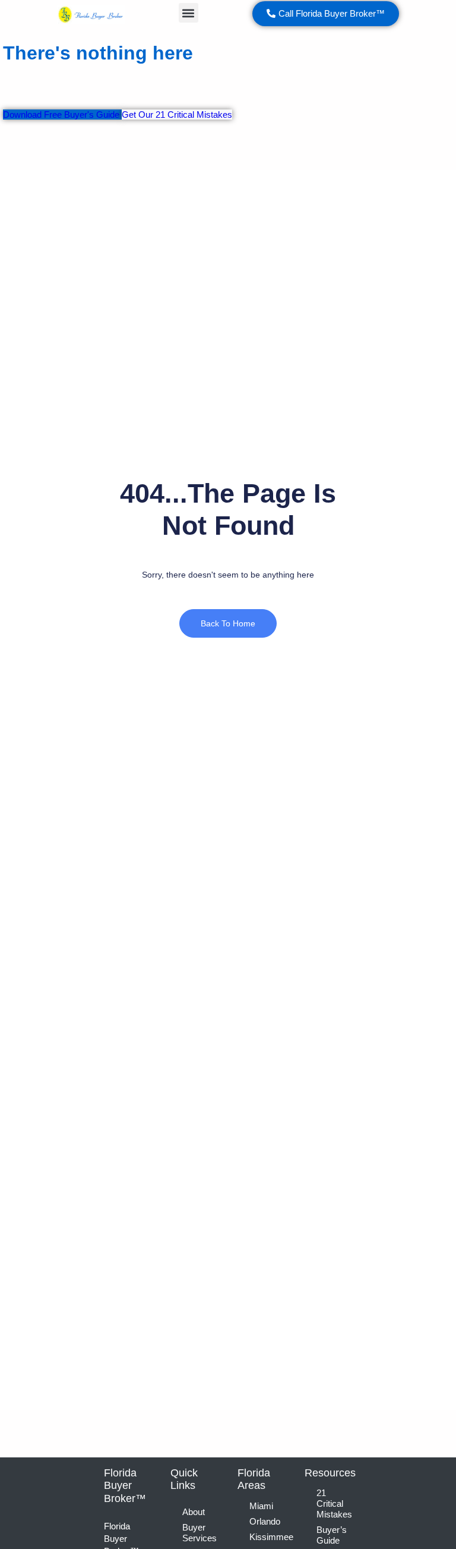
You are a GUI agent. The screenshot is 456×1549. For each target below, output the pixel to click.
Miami (261, 1506)
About (193, 1512)
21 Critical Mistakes (334, 1503)
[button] (188, 13)
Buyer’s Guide (331, 1535)
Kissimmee (268, 1537)
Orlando (264, 1521)
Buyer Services (199, 1532)
